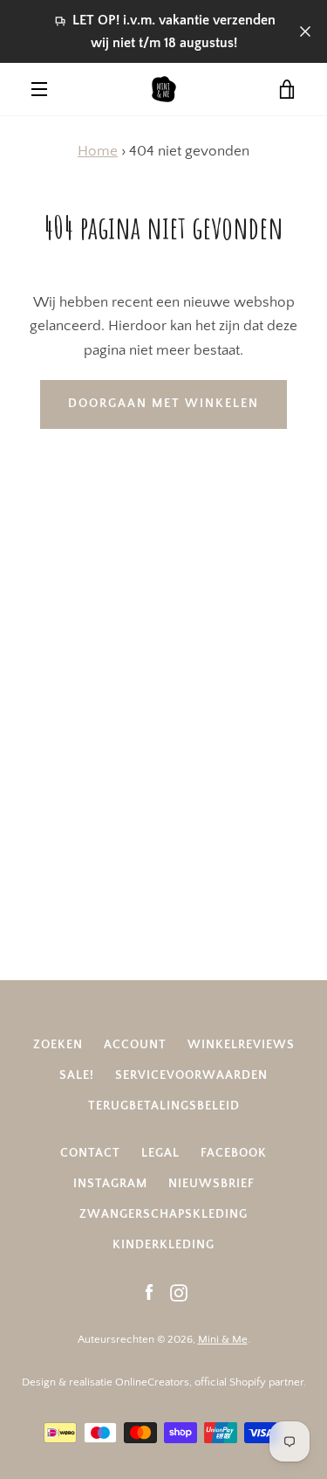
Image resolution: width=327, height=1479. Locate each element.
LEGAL (160, 1153)
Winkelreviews (241, 1045)
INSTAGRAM (110, 1184)
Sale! (76, 1075)
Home (98, 151)
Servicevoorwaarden (191, 1075)
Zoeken (58, 1045)
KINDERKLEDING (163, 1245)
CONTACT (90, 1153)
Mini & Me (223, 1339)
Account (135, 1045)
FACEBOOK (234, 1153)
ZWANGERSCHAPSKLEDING (163, 1214)
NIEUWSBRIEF (211, 1184)
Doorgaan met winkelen (163, 404)
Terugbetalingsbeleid (164, 1106)
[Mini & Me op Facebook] (149, 1292)
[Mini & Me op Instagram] (178, 1292)
